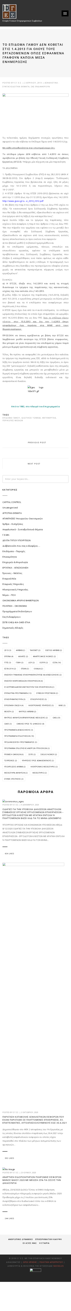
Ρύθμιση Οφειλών (14, 754)
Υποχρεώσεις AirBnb (15, 767)
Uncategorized (10, 507)
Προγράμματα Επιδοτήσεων (17, 611)
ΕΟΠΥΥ (44, 662)
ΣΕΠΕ (32, 754)
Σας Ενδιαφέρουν (40, 86)
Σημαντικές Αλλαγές (12, 627)
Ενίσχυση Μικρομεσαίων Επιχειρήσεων (23, 681)
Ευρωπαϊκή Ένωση (13, 705)
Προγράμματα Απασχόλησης (18, 730)
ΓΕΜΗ (19, 662)
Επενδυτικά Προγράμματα (17, 693)
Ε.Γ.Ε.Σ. (18, 82)
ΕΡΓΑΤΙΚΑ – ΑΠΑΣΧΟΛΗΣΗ (15, 567)
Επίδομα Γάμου (11, 418)
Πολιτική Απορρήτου (51, 1262)
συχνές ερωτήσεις (13, 779)
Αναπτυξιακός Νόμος (44, 656)
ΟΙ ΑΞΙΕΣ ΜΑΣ (30, 1243)
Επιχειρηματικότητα (14, 699)
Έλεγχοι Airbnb (53, 650)
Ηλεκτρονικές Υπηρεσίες (15, 589)
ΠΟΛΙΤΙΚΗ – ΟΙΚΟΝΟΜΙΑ (14, 605)
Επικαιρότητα (9, 556)
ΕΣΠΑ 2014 (10, 669)
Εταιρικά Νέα (9, 578)
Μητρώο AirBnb (27, 711)
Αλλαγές (23, 656)
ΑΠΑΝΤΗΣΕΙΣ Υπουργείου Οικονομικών (22, 518)
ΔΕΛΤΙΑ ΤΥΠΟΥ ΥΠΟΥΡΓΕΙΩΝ (16, 540)
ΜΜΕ (62, 705)
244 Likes (9, 1218)
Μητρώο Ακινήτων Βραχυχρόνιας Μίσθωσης (26, 718)
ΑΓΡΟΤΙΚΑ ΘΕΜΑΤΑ (12, 513)
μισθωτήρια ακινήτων (16, 773)
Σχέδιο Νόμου (49, 754)
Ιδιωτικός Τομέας (31, 418)
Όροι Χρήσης (30, 1262)
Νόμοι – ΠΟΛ (9, 595)
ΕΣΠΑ (57, 662)
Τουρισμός (10, 760)
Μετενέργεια (49, 418)
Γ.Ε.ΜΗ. (6, 534)
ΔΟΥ (31, 662)
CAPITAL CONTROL (11, 502)
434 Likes (9, 853)
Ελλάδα (38, 669)
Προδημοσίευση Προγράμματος (20, 742)
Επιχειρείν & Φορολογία (15, 562)
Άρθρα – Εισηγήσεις (12, 523)
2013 (7, 650)
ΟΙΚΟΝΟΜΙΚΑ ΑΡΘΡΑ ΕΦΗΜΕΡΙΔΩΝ (20, 600)
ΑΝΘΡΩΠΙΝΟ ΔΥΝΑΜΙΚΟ (20, 1239)
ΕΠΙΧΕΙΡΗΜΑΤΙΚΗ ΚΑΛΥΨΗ (48, 1239)
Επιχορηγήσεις (38, 699)
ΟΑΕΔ (56, 718)
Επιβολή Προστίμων (47, 693)
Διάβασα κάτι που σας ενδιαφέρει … (21, 545)
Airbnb (20, 650)
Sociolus (58, 1266)
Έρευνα (8, 656)
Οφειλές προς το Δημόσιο (30, 724)
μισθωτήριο (40, 773)
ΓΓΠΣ (7, 662)
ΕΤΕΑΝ (25, 669)
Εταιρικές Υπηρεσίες (13, 584)
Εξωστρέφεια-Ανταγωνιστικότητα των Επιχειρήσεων (29, 687)
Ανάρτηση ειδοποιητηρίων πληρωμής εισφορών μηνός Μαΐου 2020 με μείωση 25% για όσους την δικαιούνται (31, 1180)
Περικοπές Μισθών (12, 420)
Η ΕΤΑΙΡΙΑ (44, 1243)
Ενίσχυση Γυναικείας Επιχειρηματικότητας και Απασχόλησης (32, 675)
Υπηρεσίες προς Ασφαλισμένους (38, 760)
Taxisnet (35, 650)
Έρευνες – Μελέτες (12, 573)
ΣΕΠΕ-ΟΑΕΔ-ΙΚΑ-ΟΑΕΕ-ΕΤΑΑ (16, 622)
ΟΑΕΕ (8, 724)
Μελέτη (9, 711)
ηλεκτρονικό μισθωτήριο (44, 767)
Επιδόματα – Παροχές (13, 551)
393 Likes (9, 1158)
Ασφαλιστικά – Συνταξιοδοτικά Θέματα (22, 529)
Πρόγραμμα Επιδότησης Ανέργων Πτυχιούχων (27, 748)
